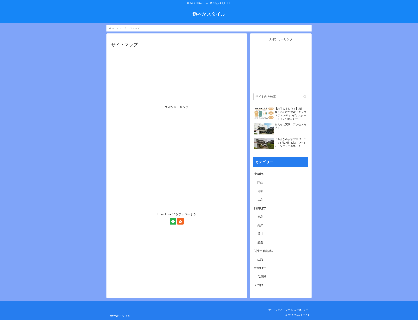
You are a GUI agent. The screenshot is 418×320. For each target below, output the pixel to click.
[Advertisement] (176, 73)
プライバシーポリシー (297, 309)
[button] (305, 97)
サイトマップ (275, 309)
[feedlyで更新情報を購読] (173, 221)
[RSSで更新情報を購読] (180, 221)
